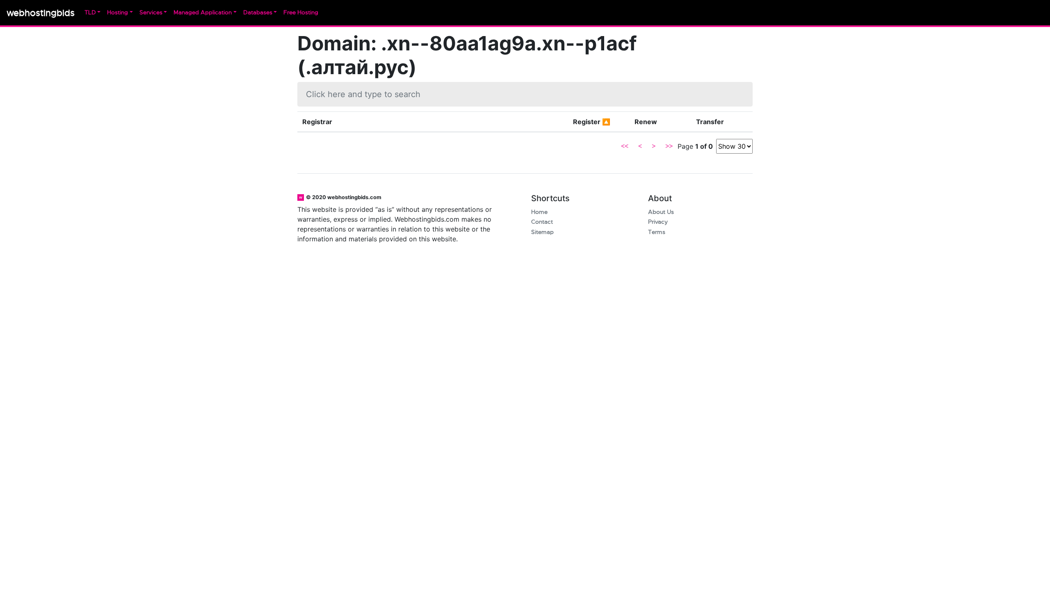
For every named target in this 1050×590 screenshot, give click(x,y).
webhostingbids (41, 12)
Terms (656, 232)
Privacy (658, 221)
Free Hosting (300, 12)
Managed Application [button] (202, 12)
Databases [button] (257, 12)
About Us (661, 212)
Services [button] (150, 12)
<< (624, 146)
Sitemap (542, 232)
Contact (542, 221)
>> (669, 146)
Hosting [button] (117, 12)
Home (539, 212)
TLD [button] (90, 12)
